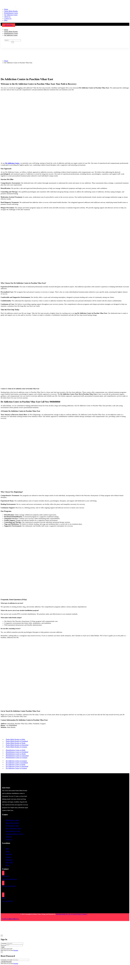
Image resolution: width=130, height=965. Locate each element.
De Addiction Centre (12, 163)
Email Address (5, 876)
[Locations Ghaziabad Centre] (3, 883)
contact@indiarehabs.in (9, 879)
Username (3, 943)
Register (16, 950)
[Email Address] (3, 873)
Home (6, 61)
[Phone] (3, 894)
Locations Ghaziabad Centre (9, 886)
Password (3, 945)
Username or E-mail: (6, 960)
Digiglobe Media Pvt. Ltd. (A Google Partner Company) (71, 914)
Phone (3, 898)
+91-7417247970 (7, 901)
